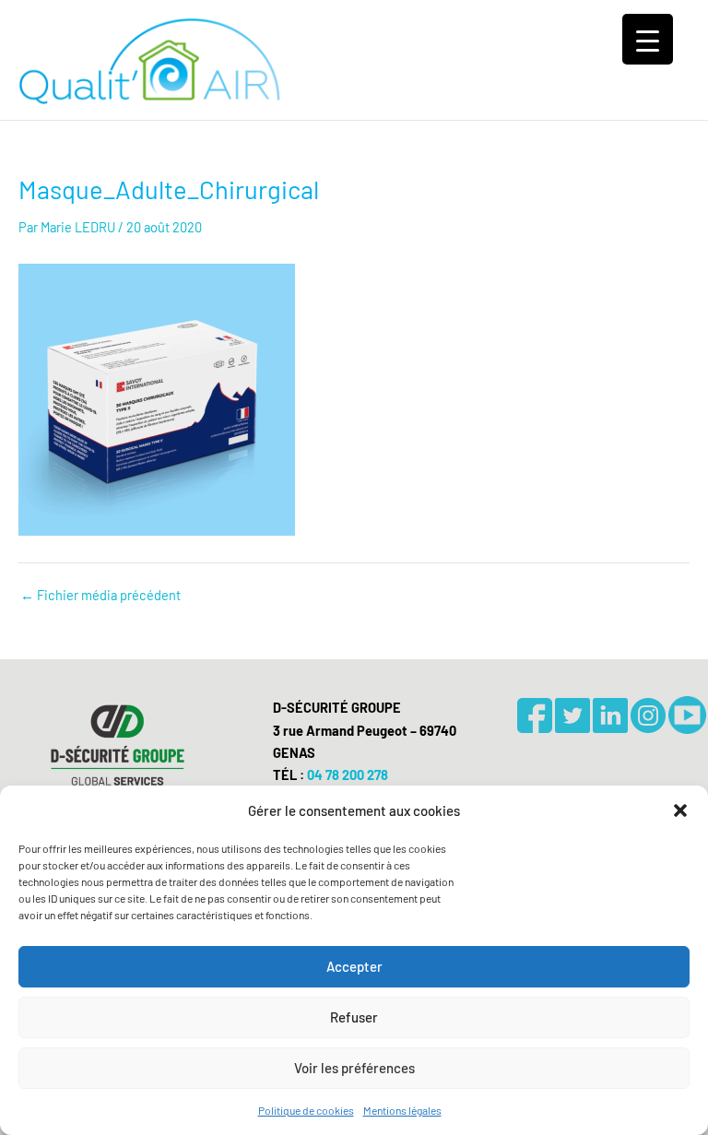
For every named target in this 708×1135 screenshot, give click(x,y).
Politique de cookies (306, 1110)
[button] (680, 810)
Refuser (354, 1017)
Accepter (354, 966)
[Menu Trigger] (647, 39)
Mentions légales (402, 1110)
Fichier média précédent (100, 595)
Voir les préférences (354, 1067)
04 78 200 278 (347, 774)
